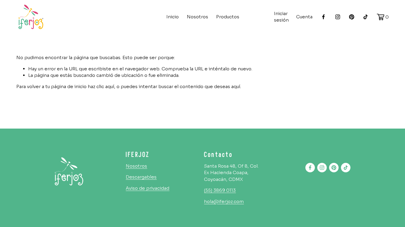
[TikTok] (366, 17)
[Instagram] (338, 17)
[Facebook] (323, 17)
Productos (227, 17)
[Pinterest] (352, 17)
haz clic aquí (101, 86)
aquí (235, 86)
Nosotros (197, 17)
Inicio (172, 17)
